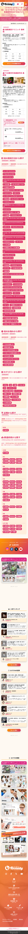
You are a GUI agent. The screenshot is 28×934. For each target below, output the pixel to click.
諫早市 (6, 430)
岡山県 (13, 507)
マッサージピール (8, 177)
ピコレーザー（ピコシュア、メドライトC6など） (14, 233)
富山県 (13, 481)
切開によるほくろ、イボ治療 (11, 321)
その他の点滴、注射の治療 (10, 318)
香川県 (13, 516)
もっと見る (14, 665)
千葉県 (13, 472)
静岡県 (13, 487)
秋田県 (6, 462)
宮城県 (19, 459)
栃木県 (13, 469)
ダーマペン (19, 242)
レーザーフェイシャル (9, 171)
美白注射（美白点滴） (9, 311)
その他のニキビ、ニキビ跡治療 (11, 247)
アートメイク (18, 391)
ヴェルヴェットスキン (9, 174)
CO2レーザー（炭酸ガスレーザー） (12, 324)
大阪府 (6, 497)
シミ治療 (6, 215)
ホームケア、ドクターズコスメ (11, 359)
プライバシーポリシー (6, 919)
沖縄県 (14, 532)
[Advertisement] (14, 596)
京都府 (19, 494)
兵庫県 (13, 497)
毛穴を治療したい (8, 356)
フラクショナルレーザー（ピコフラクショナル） (13, 238)
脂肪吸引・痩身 (17, 394)
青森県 (6, 459)
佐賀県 (13, 526)
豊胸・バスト (7, 394)
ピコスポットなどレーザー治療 (11, 212)
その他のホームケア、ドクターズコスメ (13, 290)
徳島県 (6, 516)
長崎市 (19, 18)
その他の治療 (7, 402)
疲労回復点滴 (16, 308)
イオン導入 (7, 184)
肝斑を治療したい (8, 347)
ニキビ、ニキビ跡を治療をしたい (12, 353)
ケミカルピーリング (9, 202)
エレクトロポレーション (18, 184)
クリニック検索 (9, 18)
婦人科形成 (7, 400)
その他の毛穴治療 (17, 268)
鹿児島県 (6, 532)
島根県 (6, 507)
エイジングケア (12, 388)
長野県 (19, 484)
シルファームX (7, 193)
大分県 (13, 529)
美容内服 (6, 271)
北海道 (6, 453)
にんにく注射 (7, 308)
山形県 (13, 462)
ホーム (2, 18)
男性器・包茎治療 (8, 391)
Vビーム (6, 305)
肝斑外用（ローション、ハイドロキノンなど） (13, 205)
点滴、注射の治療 (8, 365)
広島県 (19, 507)
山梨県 (13, 484)
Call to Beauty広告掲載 (7, 921)
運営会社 (21, 919)
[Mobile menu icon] (26, 4)
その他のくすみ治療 (9, 187)
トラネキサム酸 (18, 284)
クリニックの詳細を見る (14, 63)
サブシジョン (7, 230)
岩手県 (13, 459)
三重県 (6, 494)
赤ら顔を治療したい (9, 362)
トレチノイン (7, 209)
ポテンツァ (16, 193)
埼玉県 (6, 472)
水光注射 (6, 265)
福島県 (19, 462)
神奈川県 (6, 475)
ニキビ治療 (7, 244)
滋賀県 (13, 494)
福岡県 (6, 526)
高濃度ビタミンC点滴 (16, 305)
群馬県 (19, 469)
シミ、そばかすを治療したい (11, 350)
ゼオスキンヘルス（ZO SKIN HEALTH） (13, 274)
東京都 (19, 472)
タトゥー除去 (15, 397)
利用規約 (15, 919)
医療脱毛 (6, 397)
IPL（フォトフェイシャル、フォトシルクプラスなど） (13, 180)
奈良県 (19, 497)
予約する (21, 122)
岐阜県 (6, 487)
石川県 (19, 481)
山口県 (6, 509)
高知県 (6, 519)
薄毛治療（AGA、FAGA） (10, 405)
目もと (6, 385)
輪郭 (15, 385)
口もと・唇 (21, 385)
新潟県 (6, 481)
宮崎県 (19, 529)
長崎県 (15, 18)
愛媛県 (19, 516)
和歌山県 (6, 500)
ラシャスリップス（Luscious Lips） (12, 287)
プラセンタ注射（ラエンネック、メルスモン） (13, 314)
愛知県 (19, 487)
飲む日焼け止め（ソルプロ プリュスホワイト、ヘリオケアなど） (14, 280)
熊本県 (6, 529)
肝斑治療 (6, 199)
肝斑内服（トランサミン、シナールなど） (13, 190)
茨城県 (6, 469)
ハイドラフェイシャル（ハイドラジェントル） (13, 223)
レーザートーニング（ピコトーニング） (13, 196)
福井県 (6, 484)
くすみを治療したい (9, 344)
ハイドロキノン (8, 284)
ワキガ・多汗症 (16, 400)
